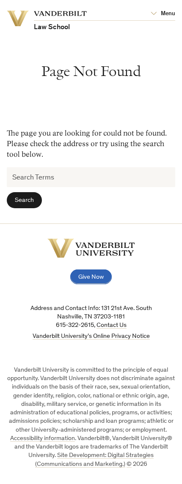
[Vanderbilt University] (91, 248)
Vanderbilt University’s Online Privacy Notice (91, 336)
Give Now (91, 277)
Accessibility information (42, 438)
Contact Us (112, 325)
